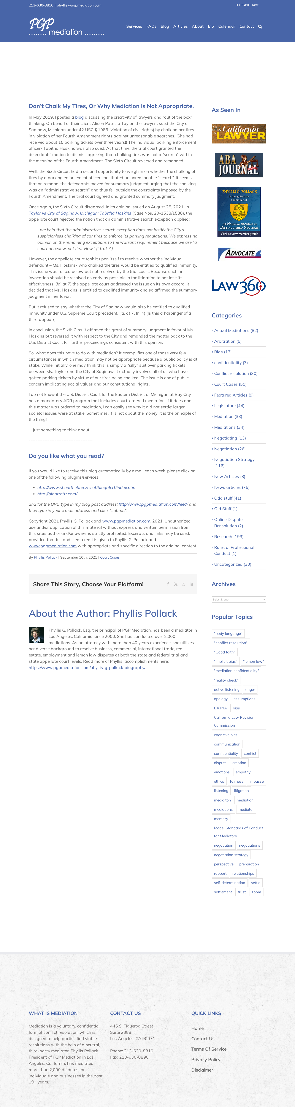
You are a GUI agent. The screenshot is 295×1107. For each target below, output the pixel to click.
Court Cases (110, 557)
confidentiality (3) (231, 362)
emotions (222, 772)
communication (227, 744)
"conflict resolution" (230, 642)
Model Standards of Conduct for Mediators (238, 832)
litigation (241, 790)
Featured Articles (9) (234, 395)
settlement (223, 892)
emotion (239, 762)
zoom (256, 892)
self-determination (229, 882)
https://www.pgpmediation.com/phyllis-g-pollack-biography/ (87, 667)
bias (236, 708)
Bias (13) (223, 351)
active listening (226, 689)
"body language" (228, 633)
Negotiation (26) (230, 448)
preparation (249, 864)
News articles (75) (232, 487)
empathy (243, 772)
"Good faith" (224, 652)
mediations (223, 809)
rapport (220, 873)
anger (250, 689)
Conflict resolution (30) (236, 373)
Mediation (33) (228, 416)
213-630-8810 (41, 5)
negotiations (249, 845)
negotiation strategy (231, 854)
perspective (223, 864)
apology (221, 698)
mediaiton (222, 800)
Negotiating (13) (230, 438)
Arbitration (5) (228, 341)
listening (221, 790)
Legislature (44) (229, 405)
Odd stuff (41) (227, 498)
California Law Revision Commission (234, 721)
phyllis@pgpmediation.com (79, 5)
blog (79, 117)
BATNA (220, 708)
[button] (260, 26)
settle (255, 882)
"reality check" (226, 680)
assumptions (244, 698)
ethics (219, 781)
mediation (245, 800)
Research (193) (229, 536)
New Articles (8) (229, 476)
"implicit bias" (225, 661)
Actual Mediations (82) (236, 330)
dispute (220, 762)
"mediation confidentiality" (236, 670)
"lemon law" (253, 661)
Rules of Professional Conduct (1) (234, 550)
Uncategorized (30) (232, 564)
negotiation (223, 845)
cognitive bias (226, 735)
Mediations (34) (229, 427)
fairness (237, 781)
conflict (250, 753)
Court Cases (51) (230, 384)
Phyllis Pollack (45, 557)
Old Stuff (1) (226, 508)
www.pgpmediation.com (126, 521)
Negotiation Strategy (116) (234, 462)
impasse (256, 781)
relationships (243, 873)
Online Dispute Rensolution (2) (228, 522)
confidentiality (226, 753)
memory (221, 818)
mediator (246, 809)
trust (242, 892)
